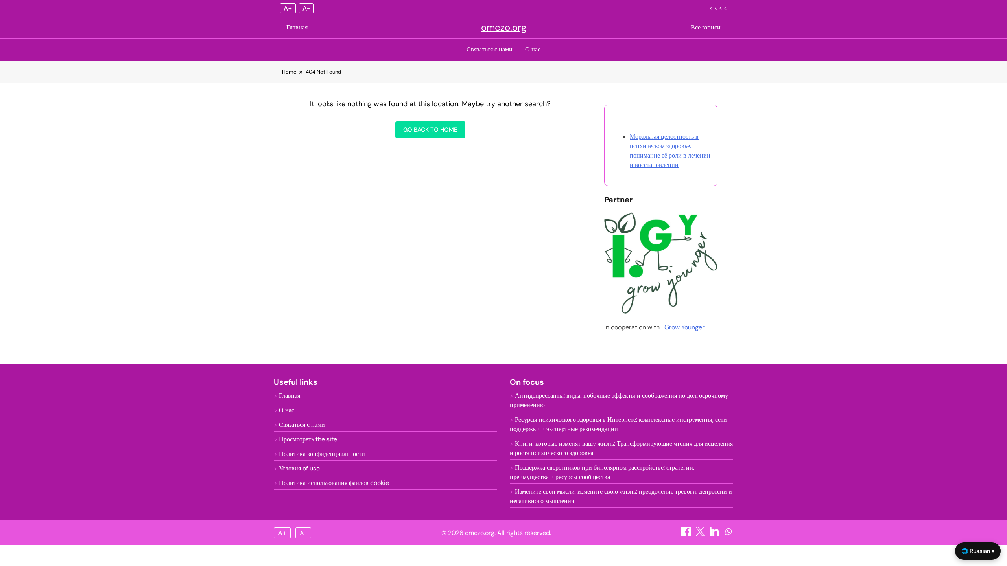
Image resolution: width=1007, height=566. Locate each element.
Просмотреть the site (308, 439)
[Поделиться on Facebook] (686, 534)
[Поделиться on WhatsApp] (728, 534)
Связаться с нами (490, 49)
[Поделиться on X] (700, 534)
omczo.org (503, 27)
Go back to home (430, 130)
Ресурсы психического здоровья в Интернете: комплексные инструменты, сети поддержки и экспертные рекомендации (618, 424)
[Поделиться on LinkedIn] (715, 534)
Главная (297, 27)
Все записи (706, 27)
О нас (532, 49)
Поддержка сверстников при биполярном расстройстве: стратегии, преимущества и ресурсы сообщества (602, 472)
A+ (288, 8)
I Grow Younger (683, 327)
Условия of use (299, 468)
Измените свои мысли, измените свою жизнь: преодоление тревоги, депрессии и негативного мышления (621, 496)
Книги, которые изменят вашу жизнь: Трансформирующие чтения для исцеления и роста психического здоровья (621, 448)
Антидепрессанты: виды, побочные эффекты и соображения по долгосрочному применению (619, 400)
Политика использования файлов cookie (334, 483)
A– (306, 8)
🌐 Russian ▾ (977, 551)
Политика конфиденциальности (322, 454)
